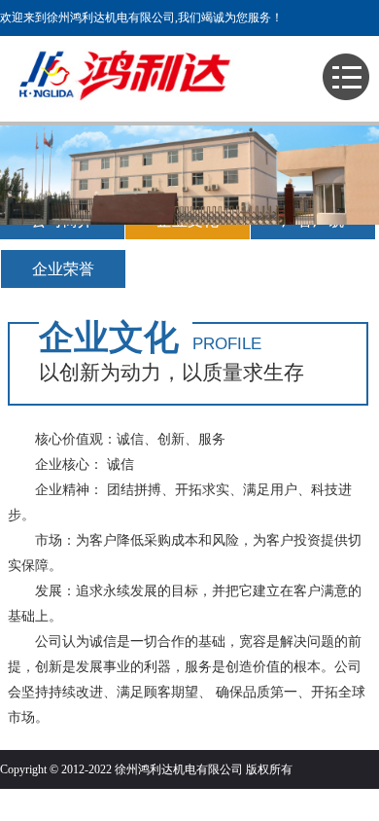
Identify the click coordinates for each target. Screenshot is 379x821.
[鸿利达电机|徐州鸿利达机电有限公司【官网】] (136, 111)
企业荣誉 (63, 269)
